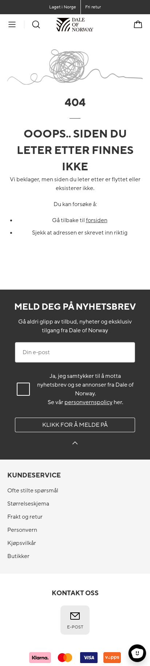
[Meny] (12, 24)
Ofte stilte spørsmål (32, 491)
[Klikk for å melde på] (75, 444)
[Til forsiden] (93, 24)
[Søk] (36, 24)
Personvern (22, 530)
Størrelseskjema (28, 504)
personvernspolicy (88, 402)
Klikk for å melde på (75, 425)
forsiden (96, 220)
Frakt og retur (25, 517)
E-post (75, 627)
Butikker (18, 556)
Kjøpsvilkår (21, 543)
